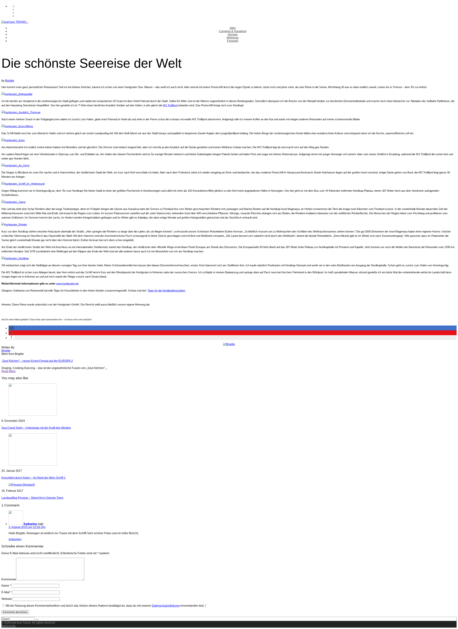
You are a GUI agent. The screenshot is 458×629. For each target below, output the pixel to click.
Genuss (233, 34)
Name (6, 585)
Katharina (30, 523)
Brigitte (9, 80)
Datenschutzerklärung (166, 605)
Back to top (8, 625)
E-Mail (6, 592)
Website (6, 598)
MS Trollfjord (170, 105)
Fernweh (232, 40)
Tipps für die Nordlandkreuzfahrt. (167, 290)
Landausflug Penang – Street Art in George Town (32, 497)
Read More (8, 371)
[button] (11, 328)
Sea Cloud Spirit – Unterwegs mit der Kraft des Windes (36, 427)
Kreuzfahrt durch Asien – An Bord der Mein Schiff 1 (33, 477)
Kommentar (8, 579)
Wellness (232, 37)
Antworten (15, 539)
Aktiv (233, 28)
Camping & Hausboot (232, 31)
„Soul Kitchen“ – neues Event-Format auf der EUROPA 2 (37, 360)
